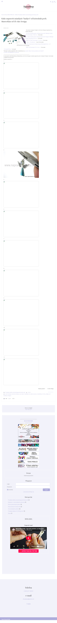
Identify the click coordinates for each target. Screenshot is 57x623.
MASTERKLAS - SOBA (12, 14)
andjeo (47, 394)
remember (10, 489)
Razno (9, 513)
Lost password (26, 491)
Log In (30, 409)
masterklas (39, 394)
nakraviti (13, 394)
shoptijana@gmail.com (28, 599)
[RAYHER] (28, 450)
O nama (29, 604)
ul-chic (29, 392)
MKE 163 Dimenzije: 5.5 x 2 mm (33, 47)
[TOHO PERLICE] (28, 462)
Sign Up (27, 409)
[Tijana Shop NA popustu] (28, 437)
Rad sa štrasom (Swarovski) (14, 506)
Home (2, 14)
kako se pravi (34, 394)
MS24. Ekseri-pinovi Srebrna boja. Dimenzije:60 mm (37, 44)
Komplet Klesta (7, 49)
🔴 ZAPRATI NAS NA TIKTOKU (28, 551)
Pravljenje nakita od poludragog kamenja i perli (28, 14)
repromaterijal (8, 394)
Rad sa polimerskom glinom (14, 504)
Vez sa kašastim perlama (13, 508)
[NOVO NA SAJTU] (28, 446)
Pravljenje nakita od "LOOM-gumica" (16, 511)
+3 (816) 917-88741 (28, 591)
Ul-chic (43, 394)
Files (6, 14)
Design (17, 394)
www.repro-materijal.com (24, 394)
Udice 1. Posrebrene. (30, 42)
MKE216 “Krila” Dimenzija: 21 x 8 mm (34, 40)
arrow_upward (54, 620)
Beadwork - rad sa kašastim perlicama (16, 502)
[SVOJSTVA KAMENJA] (28, 441)
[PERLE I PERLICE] (28, 454)
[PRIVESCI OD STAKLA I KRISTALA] (28, 458)
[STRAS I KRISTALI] (28, 466)
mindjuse (9, 395)
